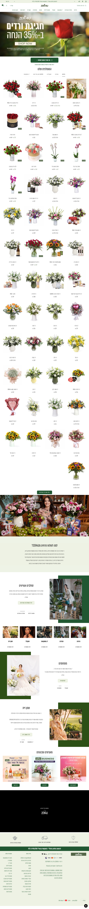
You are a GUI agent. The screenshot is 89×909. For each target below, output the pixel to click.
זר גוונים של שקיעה (12, 326)
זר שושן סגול (55, 135)
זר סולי (76, 357)
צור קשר (7, 1)
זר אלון (55, 421)
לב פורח (76, 326)
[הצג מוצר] (20, 522)
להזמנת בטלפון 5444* (54, 848)
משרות (29, 894)
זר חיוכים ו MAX (76, 389)
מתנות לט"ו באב (8, 876)
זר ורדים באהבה (55, 103)
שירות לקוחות (28, 884)
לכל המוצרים (79, 647)
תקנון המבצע (15, 10)
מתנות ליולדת (47, 10)
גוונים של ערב (76, 453)
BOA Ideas (61, 901)
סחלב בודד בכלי (76, 166)
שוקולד (53, 10)
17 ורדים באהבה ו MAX (76, 135)
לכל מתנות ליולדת (26, 606)
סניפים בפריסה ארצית (26, 860)
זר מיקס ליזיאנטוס (76, 198)
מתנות (40, 10)
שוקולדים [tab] (49, 74)
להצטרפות (73, 785)
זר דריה (34, 103)
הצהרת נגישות (28, 876)
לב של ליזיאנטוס (12, 421)
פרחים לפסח (9, 884)
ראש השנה (22, 10)
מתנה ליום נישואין (8, 871)
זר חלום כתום (76, 421)
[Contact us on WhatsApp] (86, 1)
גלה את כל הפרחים (44, 492)
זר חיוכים (34, 453)
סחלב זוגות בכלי (55, 166)
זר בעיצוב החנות (76, 103)
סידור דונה (34, 166)
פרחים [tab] (63, 74)
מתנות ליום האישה (8, 889)
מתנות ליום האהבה (8, 879)
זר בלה (12, 230)
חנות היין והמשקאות (7, 858)
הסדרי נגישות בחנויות (26, 879)
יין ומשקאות (60, 10)
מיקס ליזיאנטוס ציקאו (34, 135)
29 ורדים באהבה (12, 166)
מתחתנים (35, 10)
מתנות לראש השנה (8, 881)
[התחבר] (6, 5)
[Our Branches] (82, 1)
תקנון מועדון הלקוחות (26, 871)
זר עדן (34, 389)
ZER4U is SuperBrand (26, 858)
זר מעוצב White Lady (12, 389)
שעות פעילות (28, 863)
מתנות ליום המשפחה (7, 886)
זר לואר (34, 326)
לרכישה (16, 785)
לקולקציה (62, 679)
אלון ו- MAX (12, 294)
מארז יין (10, 863)
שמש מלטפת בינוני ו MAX (55, 262)
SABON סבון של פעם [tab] (38, 74)
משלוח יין (10, 860)
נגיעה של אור (34, 421)
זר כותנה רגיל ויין (12, 262)
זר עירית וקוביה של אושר (76, 294)
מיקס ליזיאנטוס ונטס (33, 230)
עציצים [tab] (56, 74)
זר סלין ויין (34, 294)
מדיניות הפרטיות (27, 873)
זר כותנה (55, 198)
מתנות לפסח (9, 892)
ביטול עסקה (28, 889)
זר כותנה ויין (76, 262)
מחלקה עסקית (27, 881)
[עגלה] (3, 5)
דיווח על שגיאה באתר (26, 892)
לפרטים (45, 785)
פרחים (75, 10)
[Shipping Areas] (79, 1)
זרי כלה (10, 873)
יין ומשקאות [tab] (27, 74)
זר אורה (55, 326)
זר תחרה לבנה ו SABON (55, 294)
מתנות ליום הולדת (8, 868)
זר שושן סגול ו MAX (76, 230)
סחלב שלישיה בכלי (13, 198)
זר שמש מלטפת (76, 485)
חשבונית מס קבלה (27, 886)
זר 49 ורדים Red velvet (34, 262)
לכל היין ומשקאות (26, 730)
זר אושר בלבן (55, 389)
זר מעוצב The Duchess (55, 453)
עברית (11, 6)
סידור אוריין (12, 135)
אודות (29, 866)
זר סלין (55, 357)
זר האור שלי (12, 453)
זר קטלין (34, 357)
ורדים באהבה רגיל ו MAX (12, 103)
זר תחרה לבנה (12, 357)
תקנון (30, 868)
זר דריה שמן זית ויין (34, 198)
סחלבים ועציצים (68, 10)
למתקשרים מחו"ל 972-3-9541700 (37, 848)
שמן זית (29, 10)
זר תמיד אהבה (55, 230)
